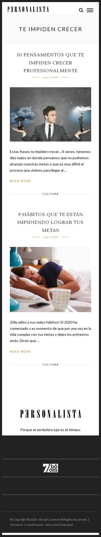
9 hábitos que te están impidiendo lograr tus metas (50, 222)
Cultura (50, 194)
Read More (20, 181)
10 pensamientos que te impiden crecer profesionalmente (50, 63)
